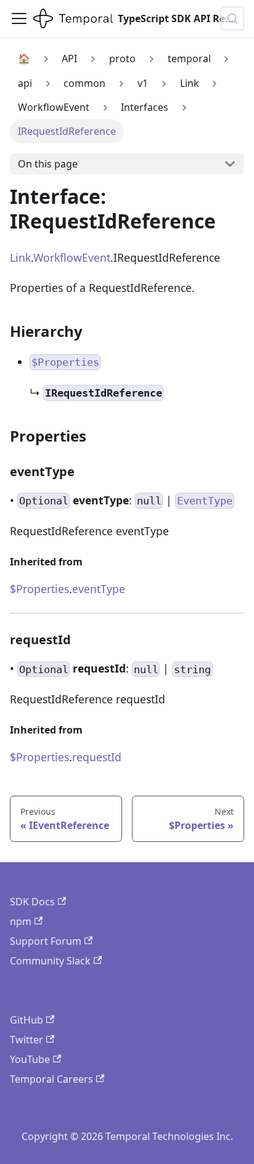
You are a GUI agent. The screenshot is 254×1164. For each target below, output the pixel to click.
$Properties (39, 588)
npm (20, 921)
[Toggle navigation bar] (19, 18)
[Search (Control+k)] (232, 18)
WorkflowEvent (71, 257)
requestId (96, 757)
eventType (98, 588)
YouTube (30, 1059)
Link (20, 257)
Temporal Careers (51, 1079)
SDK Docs (32, 901)
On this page (48, 164)
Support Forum (45, 941)
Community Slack (50, 961)
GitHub (26, 1020)
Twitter (26, 1039)
